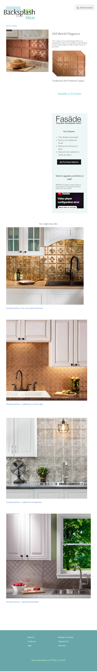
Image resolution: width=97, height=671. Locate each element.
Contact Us (32, 641)
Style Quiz (62, 646)
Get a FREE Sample (69, 101)
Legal (29, 646)
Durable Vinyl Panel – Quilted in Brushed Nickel (22, 602)
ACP (54, 660)
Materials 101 (63, 641)
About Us (31, 637)
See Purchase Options (69, 162)
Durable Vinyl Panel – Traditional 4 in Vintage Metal (24, 502)
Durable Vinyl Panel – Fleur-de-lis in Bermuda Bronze (24, 308)
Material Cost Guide (65, 637)
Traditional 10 (60, 41)
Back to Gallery (11, 26)
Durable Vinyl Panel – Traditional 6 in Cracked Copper (24, 404)
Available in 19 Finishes (69, 94)
